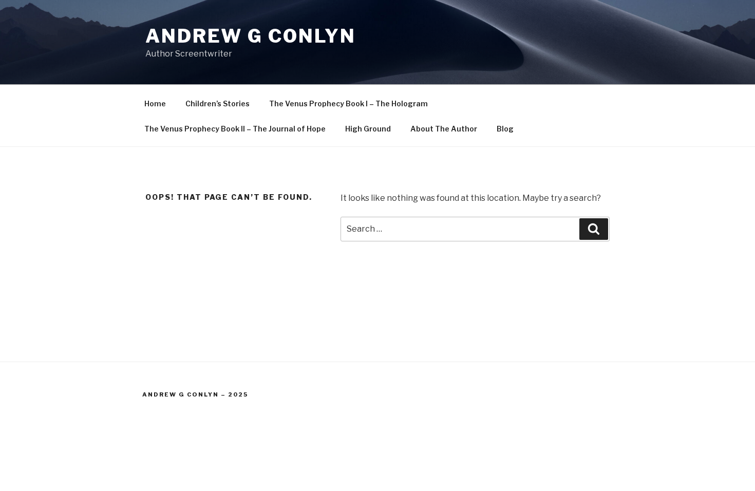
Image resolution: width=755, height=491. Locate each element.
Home (155, 103)
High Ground (368, 128)
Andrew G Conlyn (250, 36)
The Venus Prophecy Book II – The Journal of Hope (235, 128)
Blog (505, 128)
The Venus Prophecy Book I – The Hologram (348, 103)
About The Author (443, 128)
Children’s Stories (217, 103)
